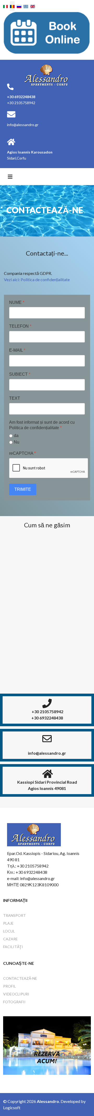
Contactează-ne (20, 978)
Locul (9, 931)
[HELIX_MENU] (10, 176)
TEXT (14, 398)
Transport (14, 915)
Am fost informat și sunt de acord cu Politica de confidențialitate (42, 425)
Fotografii (14, 1002)
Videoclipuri (16, 994)
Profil (9, 986)
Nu (16, 442)
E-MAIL (17, 350)
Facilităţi (13, 946)
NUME (16, 302)
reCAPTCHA (22, 453)
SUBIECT (19, 374)
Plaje (8, 923)
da (16, 435)
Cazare (10, 939)
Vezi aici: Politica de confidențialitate (37, 279)
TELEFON (20, 326)
